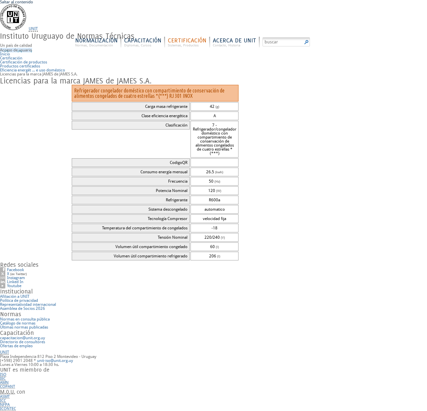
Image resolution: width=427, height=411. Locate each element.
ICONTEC (8, 408)
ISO (3, 374)
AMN (4, 382)
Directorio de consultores (22, 342)
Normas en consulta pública (25, 319)
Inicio (5, 54)
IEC (3, 378)
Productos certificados (20, 66)
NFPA (5, 404)
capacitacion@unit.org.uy (22, 338)
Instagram (16, 277)
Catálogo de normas (17, 323)
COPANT (7, 386)
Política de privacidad (19, 300)
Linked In (15, 281)
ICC (3, 400)
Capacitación (142, 42)
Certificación (187, 42)
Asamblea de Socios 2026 (22, 308)
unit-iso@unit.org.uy (55, 360)
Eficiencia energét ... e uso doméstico (32, 70)
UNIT (33, 28)
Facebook (15, 269)
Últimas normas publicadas (24, 327)
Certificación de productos (23, 62)
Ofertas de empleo (16, 346)
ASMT (5, 396)
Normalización (96, 42)
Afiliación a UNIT (14, 296)
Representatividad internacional (28, 304)
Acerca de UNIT (234, 42)
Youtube (14, 285)
